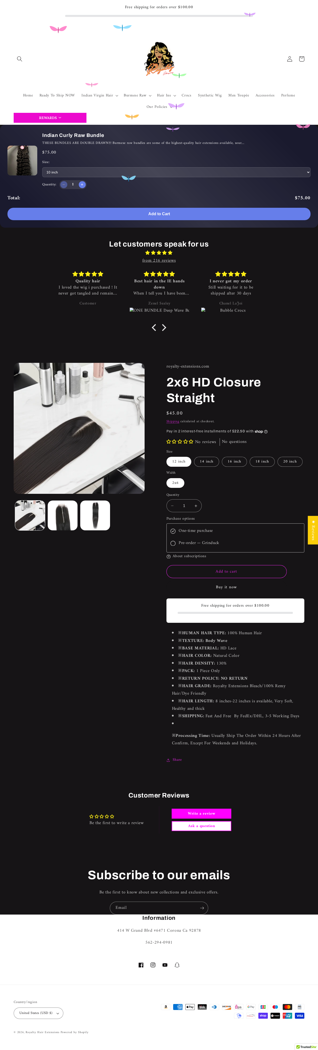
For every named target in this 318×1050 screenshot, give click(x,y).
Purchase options (180, 518)
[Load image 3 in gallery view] (95, 515)
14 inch (206, 462)
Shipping (172, 421)
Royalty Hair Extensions (42, 1032)
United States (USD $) (35, 1013)
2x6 (175, 483)
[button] (20, 59)
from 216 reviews (159, 260)
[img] (159, 253)
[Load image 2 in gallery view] (63, 515)
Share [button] (177, 759)
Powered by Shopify (75, 1032)
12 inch (179, 462)
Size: (45, 162)
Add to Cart (159, 214)
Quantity (173, 495)
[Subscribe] (202, 908)
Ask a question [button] (201, 826)
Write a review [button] (201, 813)
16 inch (234, 462)
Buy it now (226, 587)
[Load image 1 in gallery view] (30, 515)
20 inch (290, 462)
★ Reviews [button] (313, 530)
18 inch (262, 462)
